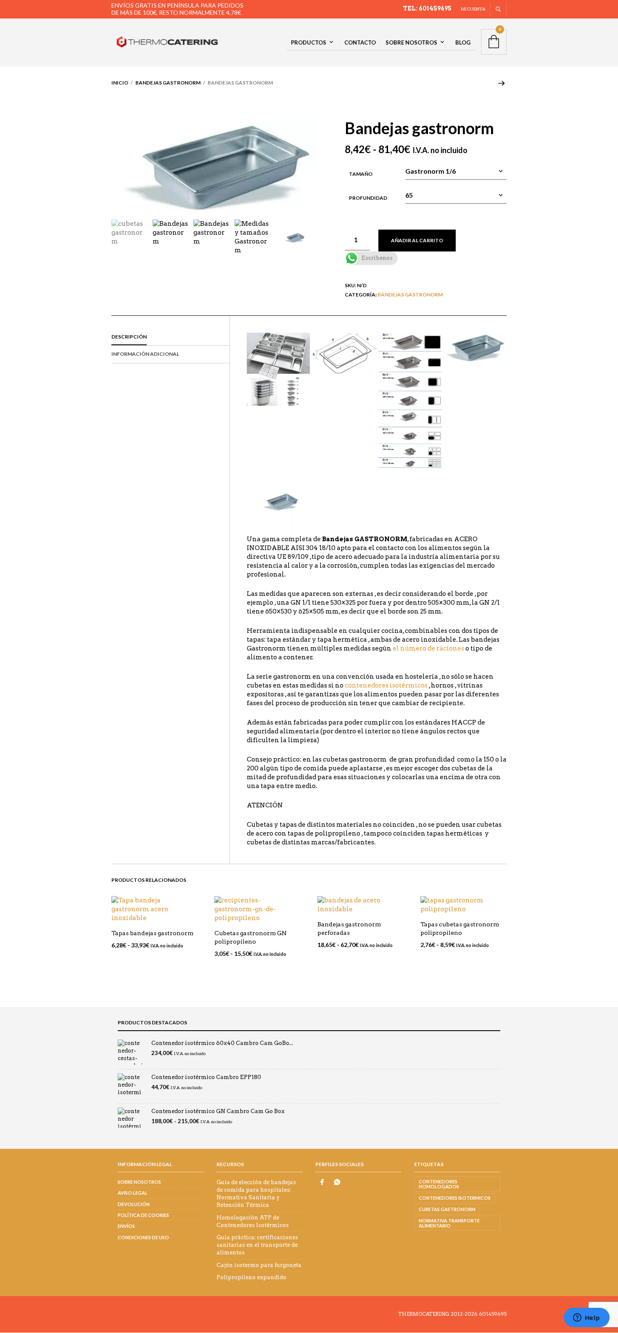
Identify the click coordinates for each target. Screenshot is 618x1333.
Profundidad (368, 198)
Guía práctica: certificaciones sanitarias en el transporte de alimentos (257, 1245)
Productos (308, 42)
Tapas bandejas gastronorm (152, 933)
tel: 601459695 (427, 8)
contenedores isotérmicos (386, 685)
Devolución (134, 1204)
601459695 (493, 1314)
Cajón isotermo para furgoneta (259, 1265)
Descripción (129, 336)
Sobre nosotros (411, 42)
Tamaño (360, 174)
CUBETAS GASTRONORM (447, 1209)
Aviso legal (133, 1192)
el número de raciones (428, 648)
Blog (462, 42)
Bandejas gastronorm (168, 82)
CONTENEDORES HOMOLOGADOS (439, 1184)
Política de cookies (143, 1215)
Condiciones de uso (143, 1237)
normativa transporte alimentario (449, 1223)
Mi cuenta (473, 8)
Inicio (119, 82)
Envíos (126, 1226)
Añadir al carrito (417, 240)
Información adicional (145, 354)
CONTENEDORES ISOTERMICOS (455, 1198)
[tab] (170, 337)
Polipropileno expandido (251, 1277)
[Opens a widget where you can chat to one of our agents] (586, 1318)
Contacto (360, 42)
